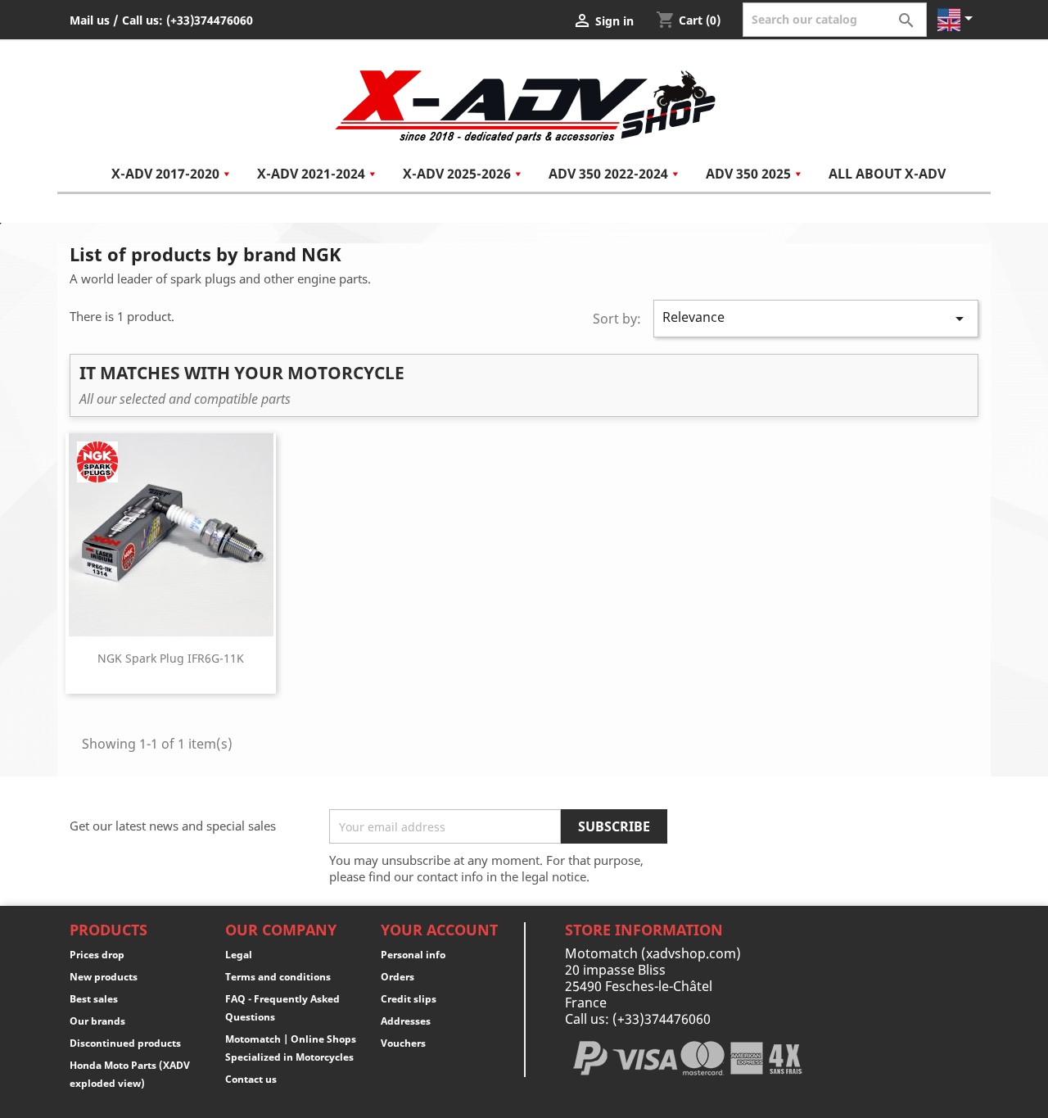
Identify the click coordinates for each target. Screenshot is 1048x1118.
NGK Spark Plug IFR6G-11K (170, 658)
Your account (439, 929)
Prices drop (97, 955)
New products (104, 977)
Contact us (251, 1079)
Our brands (97, 1021)
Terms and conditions (278, 977)
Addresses (406, 1021)
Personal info (413, 955)
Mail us (90, 20)
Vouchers (403, 1043)
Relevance (816, 318)
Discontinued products (125, 1043)
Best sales (94, 999)
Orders (397, 977)
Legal (238, 955)
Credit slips (408, 999)
